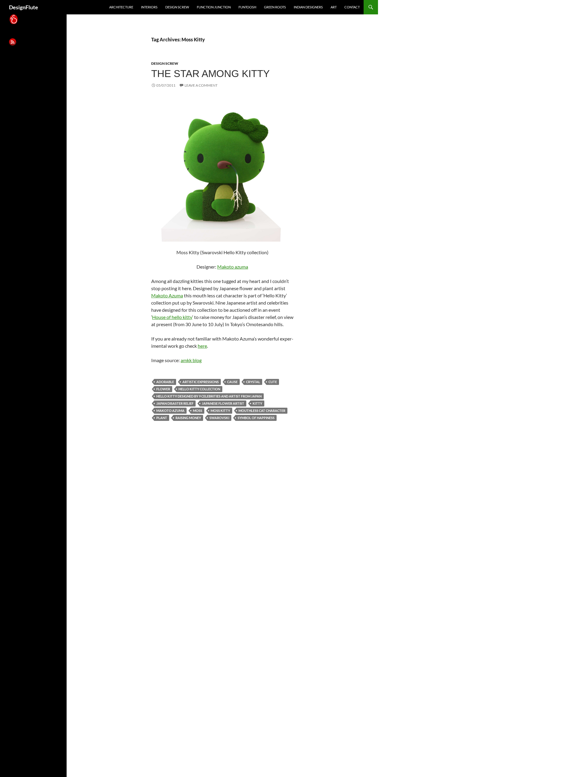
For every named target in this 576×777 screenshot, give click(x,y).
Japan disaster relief (175, 403)
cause (232, 382)
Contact (352, 7)
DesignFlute (23, 7)
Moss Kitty (220, 410)
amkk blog (191, 360)
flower (163, 389)
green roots (275, 7)
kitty (257, 403)
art (334, 7)
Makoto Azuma (167, 295)
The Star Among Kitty (210, 73)
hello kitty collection (199, 389)
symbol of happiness (256, 418)
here (202, 346)
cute (272, 382)
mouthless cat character (261, 410)
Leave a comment (201, 85)
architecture (121, 7)
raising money (188, 418)
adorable (165, 382)
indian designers (308, 7)
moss (197, 410)
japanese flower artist (223, 403)
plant (161, 418)
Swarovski (219, 418)
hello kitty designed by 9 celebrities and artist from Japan (209, 396)
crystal (253, 382)
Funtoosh (247, 7)
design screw (177, 7)
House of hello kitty (172, 317)
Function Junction (214, 7)
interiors (149, 7)
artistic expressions (200, 382)
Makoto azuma (232, 266)
